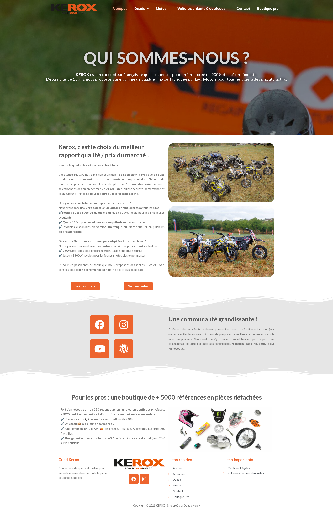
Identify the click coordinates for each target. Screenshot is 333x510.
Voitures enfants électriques (201, 9)
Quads (139, 9)
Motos (161, 9)
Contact (243, 9)
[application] (147, 8)
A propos (119, 9)
